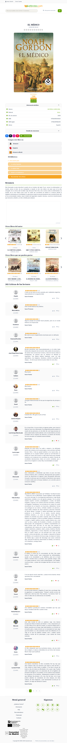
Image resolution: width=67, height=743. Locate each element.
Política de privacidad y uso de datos (44, 740)
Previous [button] (6, 238)
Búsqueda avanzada (49, 10)
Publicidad (19, 715)
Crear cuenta (18, 1)
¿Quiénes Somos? (19, 704)
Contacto (18, 718)
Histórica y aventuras (54, 109)
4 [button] (31, 283)
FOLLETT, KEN (33, 280)
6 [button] (36, 283)
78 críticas (15, 276)
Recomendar (27, 135)
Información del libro (33, 105)
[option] (14, 241)
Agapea (15, 148)
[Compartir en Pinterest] (17, 135)
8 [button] (41, 283)
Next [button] (61, 238)
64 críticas (33, 276)
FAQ (19, 709)
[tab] (33, 105)
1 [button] (31, 254)
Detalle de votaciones (32, 131)
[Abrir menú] (60, 10)
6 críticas (15, 247)
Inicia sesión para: (14, 160)
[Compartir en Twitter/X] (10, 135)
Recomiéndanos (18, 712)
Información (19, 707)
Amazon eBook (17, 152)
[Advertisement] (35, 18)
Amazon (15, 144)
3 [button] (36, 254)
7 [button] (38, 283)
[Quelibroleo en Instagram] (14, 135)
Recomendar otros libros (18, 176)
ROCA (58, 112)
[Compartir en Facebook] (6, 135)
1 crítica (34, 247)
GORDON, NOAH (33, 27)
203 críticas (33, 101)
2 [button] (33, 254)
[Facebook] (38, 705)
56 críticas (52, 276)
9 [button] (43, 283)
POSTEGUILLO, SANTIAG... (14, 280)
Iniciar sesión (10, 1)
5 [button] (33, 283)
